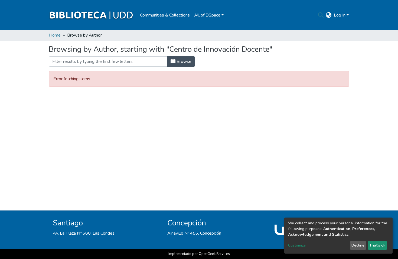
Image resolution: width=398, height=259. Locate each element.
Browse (183, 61)
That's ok (377, 245)
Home (55, 35)
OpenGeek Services (214, 253)
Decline (357, 245)
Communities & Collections (165, 15)
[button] (328, 15)
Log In (339, 15)
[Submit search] (321, 15)
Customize (297, 245)
